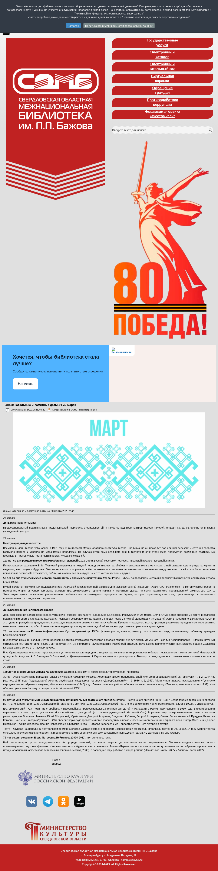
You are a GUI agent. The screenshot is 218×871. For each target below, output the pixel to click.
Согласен (73, 25)
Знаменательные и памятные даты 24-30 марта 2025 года (38, 511)
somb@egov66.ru (131, 859)
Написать (25, 384)
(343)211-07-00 (97, 859)
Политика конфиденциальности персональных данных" (119, 25)
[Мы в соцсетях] (31, 808)
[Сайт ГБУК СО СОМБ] (55, 119)
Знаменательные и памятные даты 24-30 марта (40, 404)
